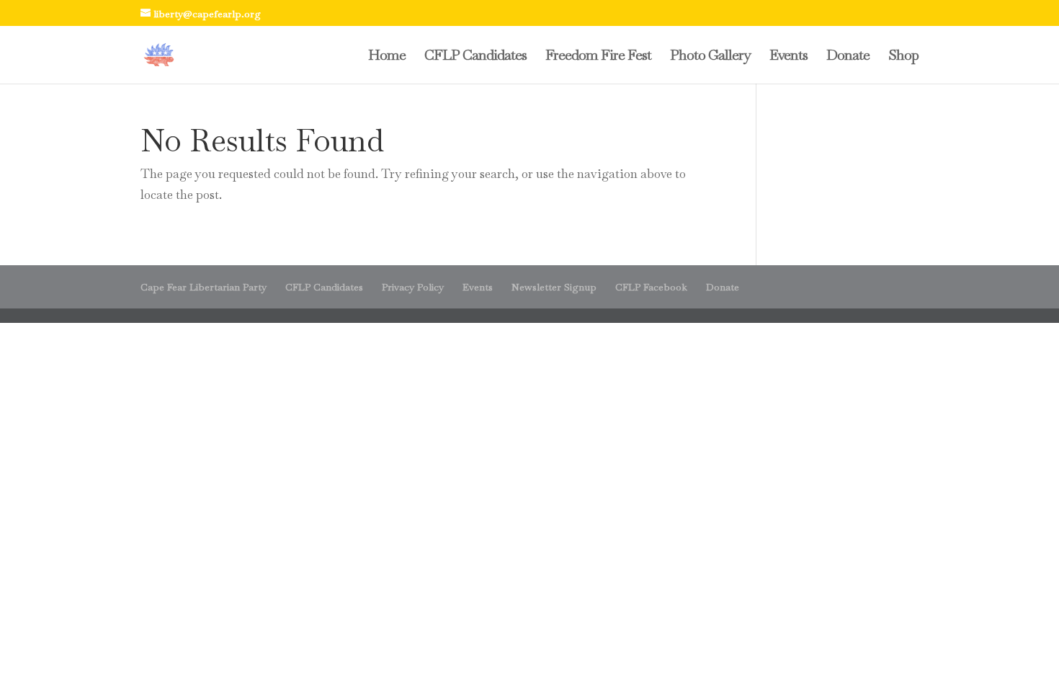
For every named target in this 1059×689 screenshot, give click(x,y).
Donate (848, 57)
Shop (903, 57)
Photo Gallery (710, 57)
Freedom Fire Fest (598, 57)
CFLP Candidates (475, 57)
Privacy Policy (413, 286)
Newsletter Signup (553, 286)
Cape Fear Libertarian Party (203, 286)
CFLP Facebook (651, 286)
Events (788, 57)
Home (387, 57)
